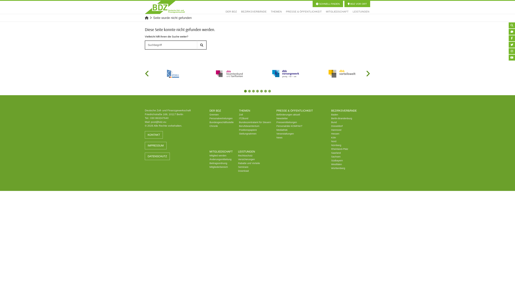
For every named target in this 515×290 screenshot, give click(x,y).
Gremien (214, 114)
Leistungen (246, 151)
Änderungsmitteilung (220, 159)
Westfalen (336, 164)
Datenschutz (157, 156)
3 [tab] (253, 91)
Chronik (213, 126)
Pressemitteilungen (286, 122)
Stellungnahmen (247, 133)
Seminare (243, 167)
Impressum (156, 145)
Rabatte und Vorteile (249, 163)
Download (243, 171)
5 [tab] (261, 91)
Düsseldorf (337, 126)
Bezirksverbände (344, 110)
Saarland (336, 153)
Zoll (241, 114)
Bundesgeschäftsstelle (221, 122)
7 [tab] (269, 91)
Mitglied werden (217, 155)
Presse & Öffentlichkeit (294, 110)
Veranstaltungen (285, 133)
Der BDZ (215, 110)
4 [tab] (257, 91)
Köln (333, 137)
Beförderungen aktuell (288, 114)
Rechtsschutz (245, 155)
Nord (333, 141)
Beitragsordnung (218, 163)
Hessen (335, 133)
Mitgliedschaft (221, 151)
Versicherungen (246, 159)
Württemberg (338, 168)
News (279, 137)
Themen (244, 110)
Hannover (336, 130)
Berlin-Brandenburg (341, 118)
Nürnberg (336, 145)
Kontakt (154, 134)
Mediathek (282, 130)
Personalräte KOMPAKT (289, 126)
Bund (334, 122)
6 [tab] (265, 91)
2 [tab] (249, 91)
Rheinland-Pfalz (339, 149)
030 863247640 (159, 118)
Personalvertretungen (221, 118)
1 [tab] (245, 91)
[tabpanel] (173, 74)
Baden (334, 114)
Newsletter (282, 118)
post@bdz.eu (158, 122)
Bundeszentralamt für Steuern (255, 122)
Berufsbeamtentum (249, 126)
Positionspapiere (248, 130)
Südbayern (337, 160)
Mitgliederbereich (218, 167)
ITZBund (243, 118)
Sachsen (336, 156)
